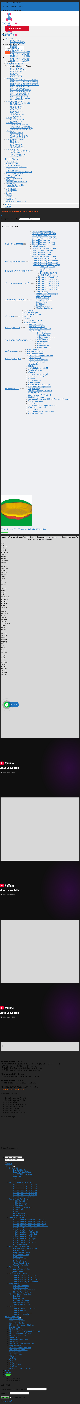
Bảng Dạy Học (14, 143)
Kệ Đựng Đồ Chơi (15, 113)
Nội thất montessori (40, 246)
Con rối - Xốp (33, 409)
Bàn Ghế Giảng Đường (17, 119)
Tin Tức (8, 205)
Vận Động (13, 47)
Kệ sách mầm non (44, 333)
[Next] (3, 1046)
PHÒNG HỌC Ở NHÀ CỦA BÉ (15, 300)
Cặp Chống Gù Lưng (16, 108)
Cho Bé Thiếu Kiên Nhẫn (18, 43)
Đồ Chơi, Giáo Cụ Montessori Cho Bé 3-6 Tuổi (24, 85)
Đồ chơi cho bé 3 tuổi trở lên (49, 279)
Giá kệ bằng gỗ (43, 345)
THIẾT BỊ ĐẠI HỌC (12, 351)
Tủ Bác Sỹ (32, 372)
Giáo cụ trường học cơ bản (42, 250)
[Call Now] (6, 704)
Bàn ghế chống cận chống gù (47, 294)
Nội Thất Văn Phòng (16, 144)
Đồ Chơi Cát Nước (12, 170)
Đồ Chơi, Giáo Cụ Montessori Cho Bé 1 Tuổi (24, 80)
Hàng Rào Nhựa (11, 183)
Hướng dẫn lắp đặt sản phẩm (14, 1106)
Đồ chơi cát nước (34, 380)
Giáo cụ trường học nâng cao (43, 232)
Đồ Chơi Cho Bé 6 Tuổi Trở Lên (20, 60)
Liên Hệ (8, 207)
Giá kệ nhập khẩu (43, 335)
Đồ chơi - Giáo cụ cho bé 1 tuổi (44, 234)
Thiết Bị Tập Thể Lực (17, 156)
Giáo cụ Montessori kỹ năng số (44, 236)
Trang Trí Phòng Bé (16, 116)
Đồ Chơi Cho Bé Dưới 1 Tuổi (19, 62)
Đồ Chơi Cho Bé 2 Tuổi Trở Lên (20, 53)
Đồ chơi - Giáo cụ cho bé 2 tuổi (44, 248)
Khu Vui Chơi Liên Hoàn (17, 138)
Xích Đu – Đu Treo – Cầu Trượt (16, 201)
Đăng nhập (5, 1397)
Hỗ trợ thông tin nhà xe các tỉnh (15, 1112)
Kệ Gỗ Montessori (16, 75)
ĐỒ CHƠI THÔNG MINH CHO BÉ (17, 283)
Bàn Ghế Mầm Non (12, 162)
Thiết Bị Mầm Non (12, 159)
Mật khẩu (5, 1393)
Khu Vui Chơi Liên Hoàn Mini (15, 185)
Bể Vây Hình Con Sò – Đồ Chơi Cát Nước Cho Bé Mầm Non (23, 529)
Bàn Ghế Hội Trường (35, 354)
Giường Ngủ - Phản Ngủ (37, 376)
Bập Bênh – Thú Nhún (13, 165)
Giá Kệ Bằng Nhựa (16, 66)
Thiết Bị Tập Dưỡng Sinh (18, 154)
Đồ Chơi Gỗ (9, 38)
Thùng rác (32, 378)
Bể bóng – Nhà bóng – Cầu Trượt (16, 167)
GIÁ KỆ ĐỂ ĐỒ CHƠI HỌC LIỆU (16, 340)
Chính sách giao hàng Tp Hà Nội (15, 1098)
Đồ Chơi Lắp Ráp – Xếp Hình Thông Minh (19, 172)
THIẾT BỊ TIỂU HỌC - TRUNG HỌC (18, 271)
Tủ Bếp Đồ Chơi (11, 198)
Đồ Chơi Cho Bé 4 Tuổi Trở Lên (20, 57)
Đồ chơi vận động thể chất (38, 374)
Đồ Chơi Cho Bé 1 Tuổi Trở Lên (20, 52)
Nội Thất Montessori (17, 100)
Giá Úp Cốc (13, 73)
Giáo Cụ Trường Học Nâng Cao (20, 98)
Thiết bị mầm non (12, 389)
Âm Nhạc (9, 193)
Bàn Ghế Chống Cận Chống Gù (20, 103)
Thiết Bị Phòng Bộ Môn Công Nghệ (21, 128)
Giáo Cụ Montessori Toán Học (19, 95)
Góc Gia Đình (10, 180)
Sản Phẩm (9, 36)
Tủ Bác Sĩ (9, 195)
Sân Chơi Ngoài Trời (16, 146)
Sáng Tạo (13, 45)
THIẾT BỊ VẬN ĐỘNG (13, 359)
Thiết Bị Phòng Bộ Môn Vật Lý (19, 124)
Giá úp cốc (41, 343)
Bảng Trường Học (16, 121)
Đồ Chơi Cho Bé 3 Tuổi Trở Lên (20, 55)
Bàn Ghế (13, 141)
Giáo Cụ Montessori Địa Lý (18, 88)
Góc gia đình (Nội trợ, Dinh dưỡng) (41, 411)
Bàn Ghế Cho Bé (15, 40)
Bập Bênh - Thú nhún (36, 397)
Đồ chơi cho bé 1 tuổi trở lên (49, 283)
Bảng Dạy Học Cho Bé (17, 106)
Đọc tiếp (4, 532)
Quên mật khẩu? (7, 1401)
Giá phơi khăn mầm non (46, 337)
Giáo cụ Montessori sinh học (43, 254)
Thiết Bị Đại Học (11, 118)
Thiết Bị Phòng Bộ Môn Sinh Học (20, 129)
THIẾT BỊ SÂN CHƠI (12, 328)
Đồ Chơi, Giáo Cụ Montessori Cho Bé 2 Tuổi (24, 81)
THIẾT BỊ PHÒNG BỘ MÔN (15, 262)
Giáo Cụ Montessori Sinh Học (19, 93)
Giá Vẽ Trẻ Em (10, 177)
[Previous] (1, 1046)
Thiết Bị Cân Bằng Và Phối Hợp (20, 151)
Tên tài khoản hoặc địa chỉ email (14, 1389)
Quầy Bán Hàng (11, 188)
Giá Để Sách (14, 109)
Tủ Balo (8, 196)
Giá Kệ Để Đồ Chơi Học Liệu (14, 63)
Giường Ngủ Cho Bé (16, 111)
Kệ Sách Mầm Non (16, 76)
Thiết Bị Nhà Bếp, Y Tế (17, 147)
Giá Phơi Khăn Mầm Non (18, 70)
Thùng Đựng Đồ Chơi (17, 114)
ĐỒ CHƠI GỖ (10, 316)
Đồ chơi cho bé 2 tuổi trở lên (49, 287)
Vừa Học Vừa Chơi (16, 48)
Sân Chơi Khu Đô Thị (16, 134)
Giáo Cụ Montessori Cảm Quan (20, 86)
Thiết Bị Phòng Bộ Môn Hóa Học (20, 126)
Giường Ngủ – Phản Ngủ (14, 178)
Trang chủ (4, 211)
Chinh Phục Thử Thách (32, 314)
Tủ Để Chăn (10, 200)
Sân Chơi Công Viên (16, 133)
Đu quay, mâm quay (35, 401)
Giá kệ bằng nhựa (44, 339)
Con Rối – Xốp (10, 168)
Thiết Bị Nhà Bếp (11, 190)
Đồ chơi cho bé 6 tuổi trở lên (49, 281)
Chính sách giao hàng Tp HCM (15, 1100)
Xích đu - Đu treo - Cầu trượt (39, 385)
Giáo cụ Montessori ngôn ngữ (43, 244)
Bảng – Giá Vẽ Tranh (12, 163)
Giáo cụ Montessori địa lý (42, 252)
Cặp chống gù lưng (43, 306)
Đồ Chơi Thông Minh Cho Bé (15, 50)
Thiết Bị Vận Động (12, 149)
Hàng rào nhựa (33, 364)
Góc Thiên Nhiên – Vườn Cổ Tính (16, 182)
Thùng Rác (9, 191)
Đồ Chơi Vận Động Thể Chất (15, 173)
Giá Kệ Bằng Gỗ (15, 65)
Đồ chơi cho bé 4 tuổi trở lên (49, 285)
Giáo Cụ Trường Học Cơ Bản (19, 96)
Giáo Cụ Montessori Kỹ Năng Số (20, 90)
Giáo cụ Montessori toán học (43, 240)
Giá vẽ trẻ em (33, 403)
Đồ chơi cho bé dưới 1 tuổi (48, 277)
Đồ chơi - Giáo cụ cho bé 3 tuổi (44, 256)
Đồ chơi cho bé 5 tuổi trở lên (49, 289)
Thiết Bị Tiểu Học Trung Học (15, 139)
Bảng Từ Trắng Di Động (17, 42)
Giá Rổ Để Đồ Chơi (16, 71)
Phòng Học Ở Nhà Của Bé (14, 101)
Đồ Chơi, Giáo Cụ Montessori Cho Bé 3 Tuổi (24, 83)
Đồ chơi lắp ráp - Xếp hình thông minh (42, 405)
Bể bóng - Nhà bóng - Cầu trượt (40, 391)
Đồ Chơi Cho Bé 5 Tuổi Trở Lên (20, 58)
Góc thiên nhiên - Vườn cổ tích (39, 395)
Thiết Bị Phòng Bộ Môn (13, 123)
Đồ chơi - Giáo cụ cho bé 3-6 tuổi (44, 238)
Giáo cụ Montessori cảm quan (43, 242)
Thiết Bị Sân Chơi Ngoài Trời (19, 136)
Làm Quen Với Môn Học (13, 187)
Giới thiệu (8, 33)
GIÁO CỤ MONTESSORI (14, 244)
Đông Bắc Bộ (10, 131)
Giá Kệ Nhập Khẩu (16, 68)
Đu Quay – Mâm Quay (13, 175)
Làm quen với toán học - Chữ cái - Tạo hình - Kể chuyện (49, 399)
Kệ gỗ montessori (44, 341)
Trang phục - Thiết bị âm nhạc (39, 387)
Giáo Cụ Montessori (12, 78)
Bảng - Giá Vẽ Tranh (35, 413)
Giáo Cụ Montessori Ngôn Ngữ (20, 91)
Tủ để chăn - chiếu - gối (37, 407)
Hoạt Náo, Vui (29, 310)
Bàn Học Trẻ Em (15, 104)
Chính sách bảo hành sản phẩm (15, 1104)
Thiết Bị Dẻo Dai (15, 152)
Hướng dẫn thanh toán (12, 1110)
